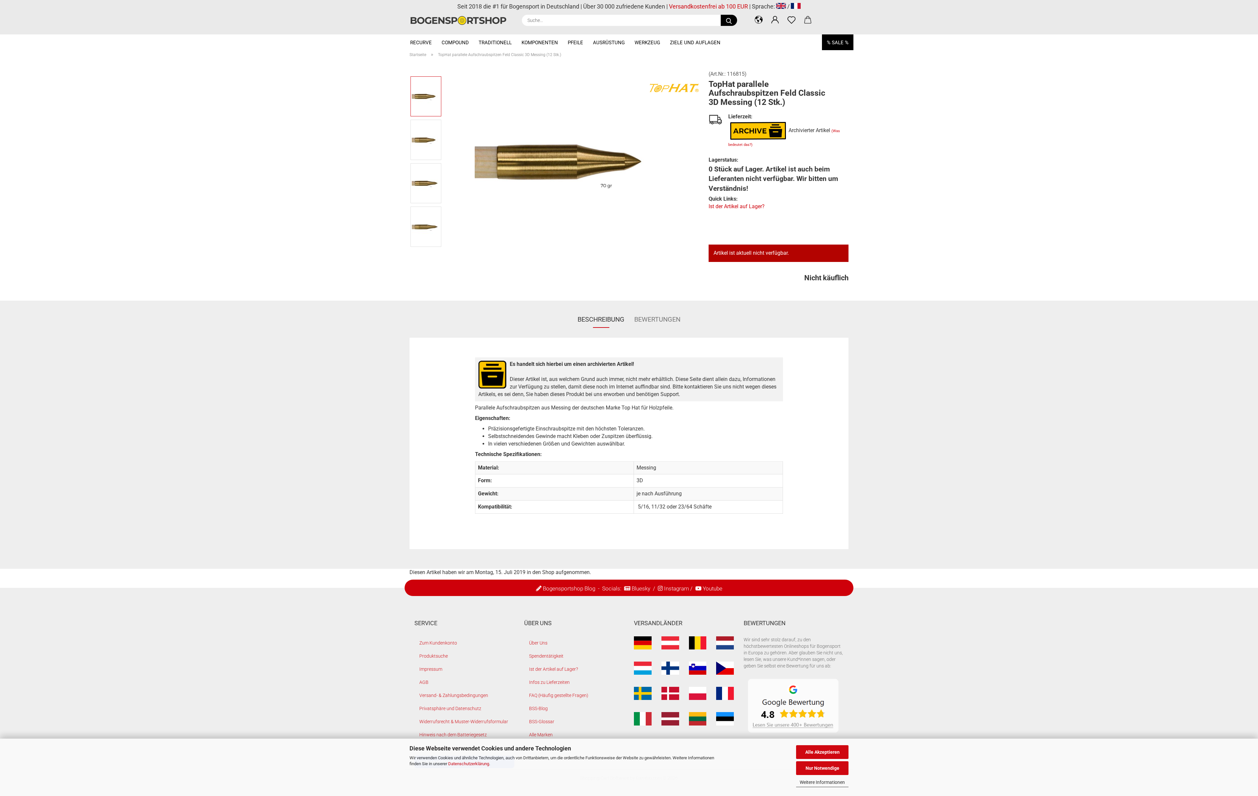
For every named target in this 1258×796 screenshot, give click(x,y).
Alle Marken (541, 734)
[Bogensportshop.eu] (461, 20)
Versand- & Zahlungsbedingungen (453, 695)
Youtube (712, 588)
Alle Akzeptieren (822, 752)
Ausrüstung (609, 43)
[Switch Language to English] (781, 6)
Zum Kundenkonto (438, 643)
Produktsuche (433, 656)
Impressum (430, 669)
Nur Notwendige (822, 768)
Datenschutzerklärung (468, 763)
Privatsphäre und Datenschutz (450, 708)
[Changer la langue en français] (796, 6)
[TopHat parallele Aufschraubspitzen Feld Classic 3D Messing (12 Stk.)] (573, 161)
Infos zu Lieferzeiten (549, 682)
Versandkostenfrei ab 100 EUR (708, 6)
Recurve (421, 43)
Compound (455, 43)
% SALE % (837, 43)
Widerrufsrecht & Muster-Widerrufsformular (463, 721)
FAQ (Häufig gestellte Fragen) (558, 695)
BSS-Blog (538, 708)
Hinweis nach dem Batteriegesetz (453, 734)
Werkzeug (647, 43)
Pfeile (575, 43)
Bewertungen (657, 319)
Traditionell (495, 43)
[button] (759, 19)
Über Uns (538, 643)
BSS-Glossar (541, 721)
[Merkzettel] (791, 19)
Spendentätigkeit (546, 656)
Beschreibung (601, 319)
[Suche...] (729, 20)
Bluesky (641, 588)
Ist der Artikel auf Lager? (737, 206)
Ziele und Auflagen (695, 43)
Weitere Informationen (822, 782)
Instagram (676, 588)
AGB (424, 682)
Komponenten (540, 43)
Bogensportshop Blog (569, 588)
